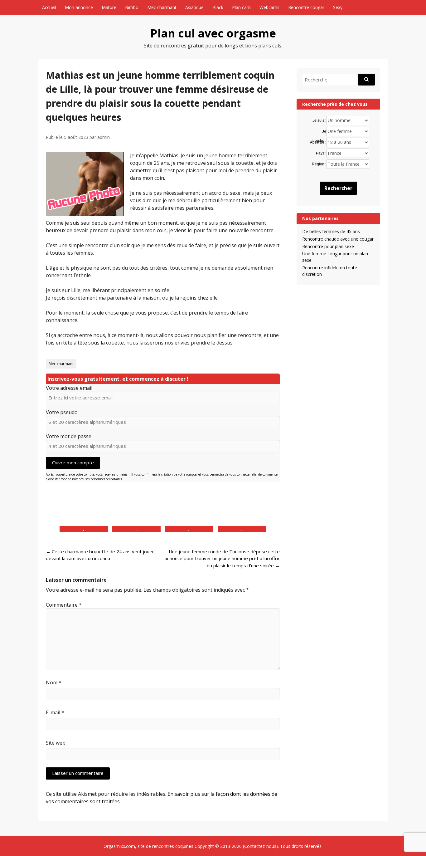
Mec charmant (162, 7)
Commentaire (64, 604)
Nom (53, 682)
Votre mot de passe (68, 436)
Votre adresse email (69, 387)
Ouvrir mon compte (73, 462)
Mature (109, 7)
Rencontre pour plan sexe (328, 246)
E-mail (55, 712)
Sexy (337, 7)
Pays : (321, 153)
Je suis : (319, 120)
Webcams (269, 7)
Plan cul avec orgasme (213, 33)
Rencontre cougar (306, 7)
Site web (55, 742)
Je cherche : (318, 131)
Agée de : (318, 142)
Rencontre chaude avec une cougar (338, 239)
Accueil (49, 7)
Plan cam (241, 7)
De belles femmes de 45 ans (331, 231)
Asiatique (194, 7)
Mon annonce (79, 7)
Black (217, 7)
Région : (319, 164)
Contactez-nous (260, 846)
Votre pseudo (62, 412)
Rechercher (338, 188)
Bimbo (131, 7)
